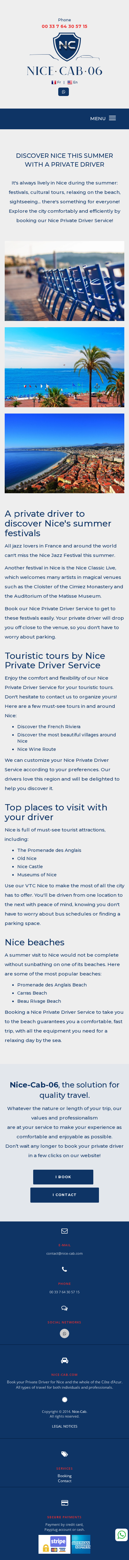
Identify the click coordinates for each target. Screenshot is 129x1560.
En (75, 82)
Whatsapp (121, 1535)
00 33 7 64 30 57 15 (64, 26)
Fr (59, 82)
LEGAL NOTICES (64, 1426)
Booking (65, 1475)
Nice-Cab (79, 1411)
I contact (65, 1195)
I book (63, 1177)
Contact (64, 1480)
